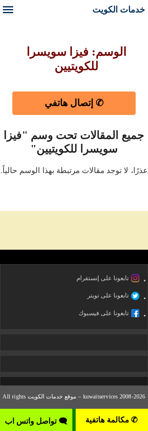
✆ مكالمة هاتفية (112, 419)
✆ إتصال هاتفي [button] (74, 103)
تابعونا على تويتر (108, 295)
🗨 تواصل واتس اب (36, 421)
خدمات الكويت (118, 9)
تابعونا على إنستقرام (102, 278)
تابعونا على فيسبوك (104, 313)
